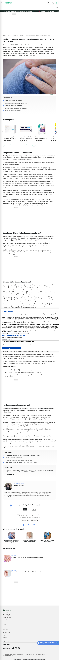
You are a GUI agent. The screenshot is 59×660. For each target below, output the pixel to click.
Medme (4, 35)
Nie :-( (34, 509)
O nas (4, 624)
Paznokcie (22, 35)
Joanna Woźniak (38, 44)
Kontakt (5, 627)
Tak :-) (25, 509)
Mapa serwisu (6, 632)
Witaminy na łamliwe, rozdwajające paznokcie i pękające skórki (23, 455)
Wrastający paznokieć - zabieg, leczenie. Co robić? (19, 460)
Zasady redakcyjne (8, 635)
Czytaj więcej (10, 474)
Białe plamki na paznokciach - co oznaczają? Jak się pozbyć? (22, 462)
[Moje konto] (56, 2)
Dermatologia (15, 35)
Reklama (5, 638)
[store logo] (8, 3)
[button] (1, 3)
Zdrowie (9, 35)
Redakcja (5, 630)
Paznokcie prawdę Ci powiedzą (14, 458)
